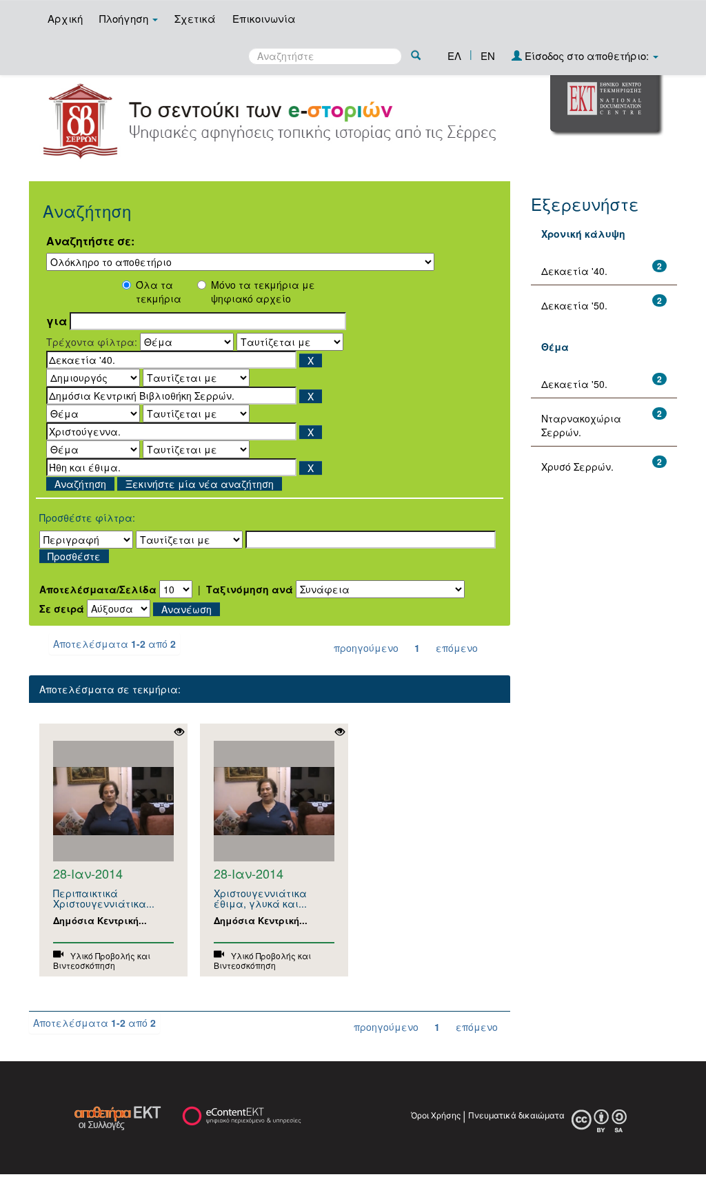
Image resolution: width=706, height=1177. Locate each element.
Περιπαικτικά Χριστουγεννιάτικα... (103, 898)
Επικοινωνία (264, 18)
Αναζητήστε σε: (90, 241)
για (56, 321)
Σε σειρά (61, 608)
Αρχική (65, 18)
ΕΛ (454, 55)
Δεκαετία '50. (574, 305)
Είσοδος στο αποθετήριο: (587, 55)
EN (488, 55)
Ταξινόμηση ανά (249, 589)
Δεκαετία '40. (574, 271)
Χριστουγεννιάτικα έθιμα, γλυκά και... (260, 898)
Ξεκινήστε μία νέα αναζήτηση (199, 484)
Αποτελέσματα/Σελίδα (98, 589)
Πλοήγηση (125, 18)
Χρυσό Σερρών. (577, 466)
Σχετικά (195, 18)
